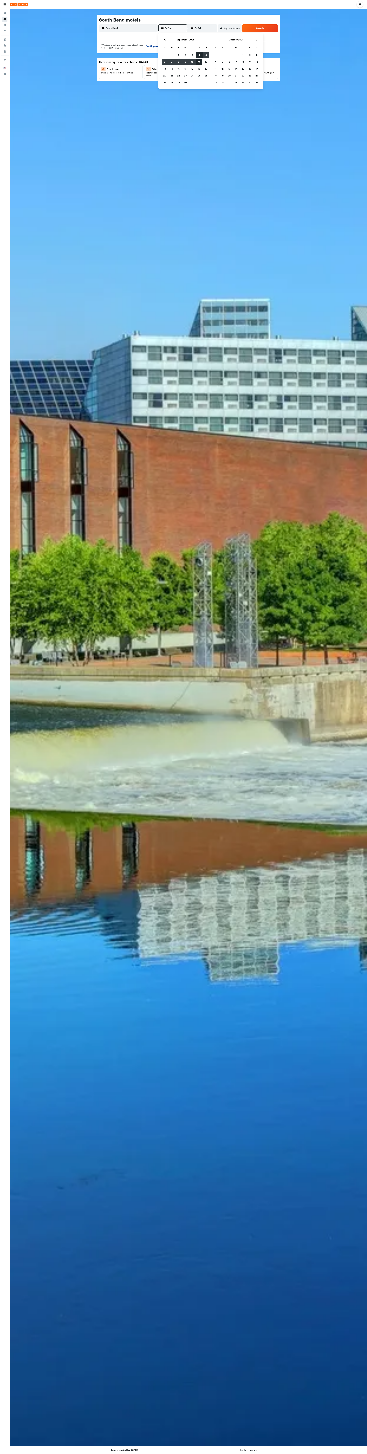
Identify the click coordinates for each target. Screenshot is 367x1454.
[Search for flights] (5, 13)
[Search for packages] (5, 31)
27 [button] (165, 82)
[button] (5, 4)
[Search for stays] (5, 19)
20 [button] (164, 75)
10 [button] (192, 61)
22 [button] (178, 75)
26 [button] (206, 75)
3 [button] (192, 55)
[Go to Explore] (5, 45)
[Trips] (5, 60)
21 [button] (172, 75)
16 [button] (185, 68)
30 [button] (185, 82)
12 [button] (206, 61)
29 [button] (178, 82)
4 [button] (199, 55)
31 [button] (257, 82)
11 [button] (199, 61)
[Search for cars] (5, 25)
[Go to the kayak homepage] (19, 4)
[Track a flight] (5, 51)
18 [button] (199, 68)
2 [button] (185, 55)
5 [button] (206, 55)
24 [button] (192, 75)
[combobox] (131, 28)
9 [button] (185, 61)
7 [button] (171, 61)
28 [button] (171, 82)
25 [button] (199, 75)
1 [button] (178, 55)
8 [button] (178, 61)
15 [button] (178, 68)
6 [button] (164, 61)
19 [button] (206, 68)
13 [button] (165, 68)
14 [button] (172, 68)
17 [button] (192, 68)
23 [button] (185, 75)
